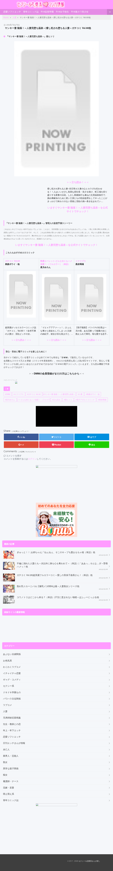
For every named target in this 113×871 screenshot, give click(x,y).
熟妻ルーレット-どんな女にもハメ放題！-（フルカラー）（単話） (56, 262)
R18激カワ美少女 (79, 11)
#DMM (7, 394)
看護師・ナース (10, 781)
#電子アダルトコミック (85, 399)
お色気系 (7, 660)
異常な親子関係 (10, 768)
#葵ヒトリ (68, 399)
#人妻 (80, 394)
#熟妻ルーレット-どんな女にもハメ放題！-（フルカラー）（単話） (33, 399)
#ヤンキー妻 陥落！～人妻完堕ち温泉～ (59, 394)
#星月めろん (10, 399)
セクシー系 (8, 685)
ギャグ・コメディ (12, 679)
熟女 (5, 762)
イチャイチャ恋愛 (12, 673)
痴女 (5, 774)
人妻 (7, 388)
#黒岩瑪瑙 (102, 399)
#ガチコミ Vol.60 (34, 394)
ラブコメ (7, 704)
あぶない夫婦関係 (12, 654)
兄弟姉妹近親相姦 (12, 717)
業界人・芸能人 (10, 755)
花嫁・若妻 (8, 787)
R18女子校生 (62, 11)
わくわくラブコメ (12, 666)
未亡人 (6, 749)
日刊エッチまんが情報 (14, 743)
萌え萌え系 (8, 793)
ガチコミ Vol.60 (12, 260)
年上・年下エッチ (12, 730)
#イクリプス (19, 394)
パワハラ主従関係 (12, 698)
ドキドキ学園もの (12, 692)
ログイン (32, 458)
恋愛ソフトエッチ (12, 11)
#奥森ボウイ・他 (92, 394)
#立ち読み (56, 399)
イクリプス (81, 260)
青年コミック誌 (31, 11)
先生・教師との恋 (12, 724)
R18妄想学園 (47, 11)
